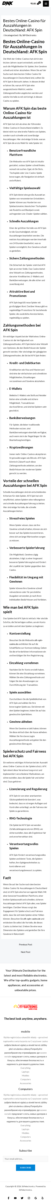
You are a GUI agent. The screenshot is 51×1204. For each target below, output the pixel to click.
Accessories (25, 1083)
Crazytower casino (39, 1041)
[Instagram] (29, 1198)
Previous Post (25, 944)
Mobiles (25, 1075)
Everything (25, 1068)
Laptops (25, 1072)
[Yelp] (42, 1198)
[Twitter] (22, 1198)
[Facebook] (8, 1198)
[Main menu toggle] (46, 3)
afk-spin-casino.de (31, 919)
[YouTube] (15, 1198)
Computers (25, 1079)
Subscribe (25, 1168)
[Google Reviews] (35, 1198)
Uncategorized (11, 35)
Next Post (25, 952)
